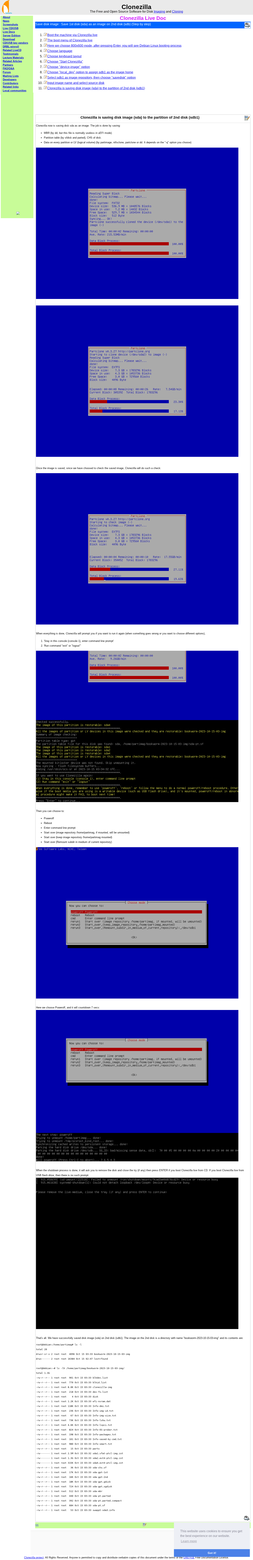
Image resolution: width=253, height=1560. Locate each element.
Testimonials (10, 53)
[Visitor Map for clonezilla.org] (18, 213)
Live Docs (9, 31)
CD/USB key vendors (15, 42)
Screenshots (10, 24)
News (6, 21)
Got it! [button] (212, 1552)
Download (9, 39)
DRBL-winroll (11, 46)
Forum (7, 72)
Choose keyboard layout (64, 56)
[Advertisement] (17, 152)
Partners (8, 64)
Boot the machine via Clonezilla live (72, 35)
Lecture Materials (13, 57)
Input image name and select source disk (75, 83)
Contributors (10, 83)
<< (37, 1524)
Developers (9, 79)
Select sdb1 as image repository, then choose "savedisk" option (91, 77)
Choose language (59, 51)
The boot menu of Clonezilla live (70, 40)
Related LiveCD (12, 50)
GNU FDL (188, 1557)
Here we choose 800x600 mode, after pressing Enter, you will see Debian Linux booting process (114, 45)
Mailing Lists (11, 75)
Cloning (177, 11)
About (6, 17)
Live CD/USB (10, 28)
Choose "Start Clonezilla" (65, 61)
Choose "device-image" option (68, 67)
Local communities (14, 90)
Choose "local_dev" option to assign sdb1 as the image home (90, 72)
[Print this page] (247, 1518)
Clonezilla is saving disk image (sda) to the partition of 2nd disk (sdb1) (96, 88)
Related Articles (12, 61)
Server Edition (11, 35)
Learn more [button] (189, 1541)
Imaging (159, 11)
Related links (11, 86)
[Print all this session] (247, 25)
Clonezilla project (34, 1557)
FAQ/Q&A (8, 68)
